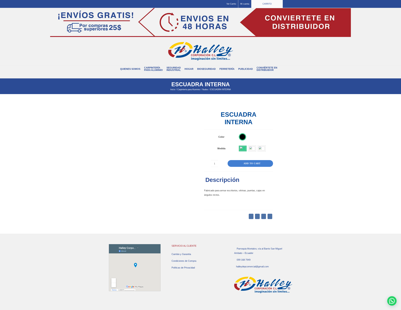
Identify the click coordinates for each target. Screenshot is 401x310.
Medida (221, 148)
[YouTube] (244, 303)
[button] (199, 75)
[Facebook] (251, 216)
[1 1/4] (252, 148)
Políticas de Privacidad (183, 267)
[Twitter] (257, 216)
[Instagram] (239, 303)
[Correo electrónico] (270, 216)
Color (221, 136)
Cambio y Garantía (181, 254)
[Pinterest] (263, 216)
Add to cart (252, 163)
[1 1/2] (262, 148)
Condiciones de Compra (184, 261)
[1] (243, 148)
